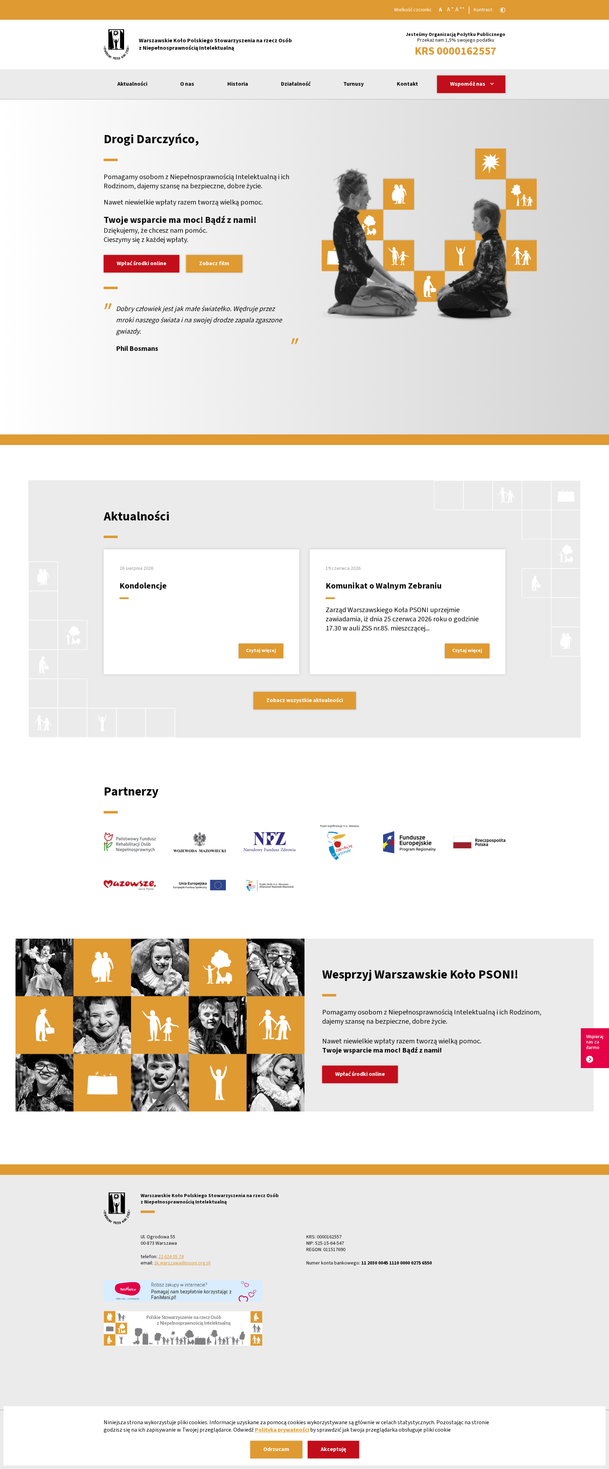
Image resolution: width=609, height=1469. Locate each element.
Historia (237, 84)
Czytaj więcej (261, 650)
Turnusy (353, 84)
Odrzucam (276, 1449)
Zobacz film (214, 263)
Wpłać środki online (141, 263)
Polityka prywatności (282, 1430)
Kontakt (407, 84)
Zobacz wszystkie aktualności (304, 700)
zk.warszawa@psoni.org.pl (182, 1263)
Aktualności (132, 84)
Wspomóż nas (467, 84)
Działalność (295, 84)
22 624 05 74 (171, 1256)
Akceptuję (333, 1449)
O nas (187, 84)
